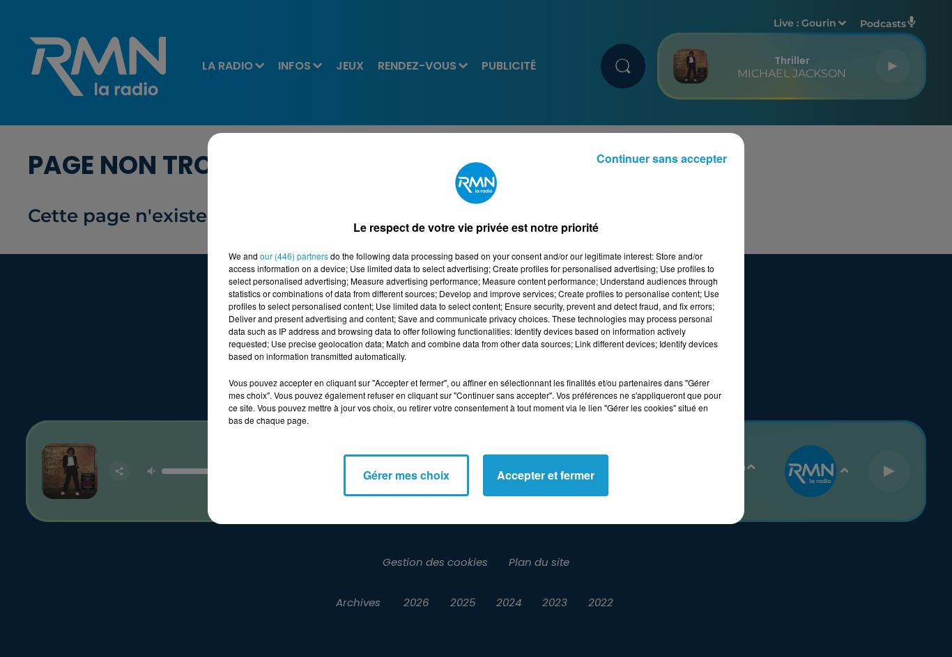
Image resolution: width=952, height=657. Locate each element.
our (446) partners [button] (294, 256)
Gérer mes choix (406, 475)
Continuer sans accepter (662, 158)
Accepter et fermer (545, 475)
